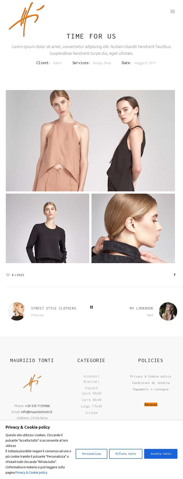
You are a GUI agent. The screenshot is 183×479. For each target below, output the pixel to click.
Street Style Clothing (53, 308)
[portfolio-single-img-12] (90, 140)
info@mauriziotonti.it (36, 412)
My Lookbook (142, 308)
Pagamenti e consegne (151, 389)
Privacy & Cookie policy (31, 472)
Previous (37, 315)
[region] (91, 449)
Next (150, 315)
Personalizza (91, 453)
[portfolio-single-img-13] (47, 228)
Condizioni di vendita (151, 383)
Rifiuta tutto (126, 453)
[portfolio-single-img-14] (133, 228)
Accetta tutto (161, 453)
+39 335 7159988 (37, 406)
